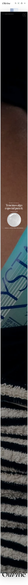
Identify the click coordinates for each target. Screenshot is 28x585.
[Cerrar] (24, 15)
